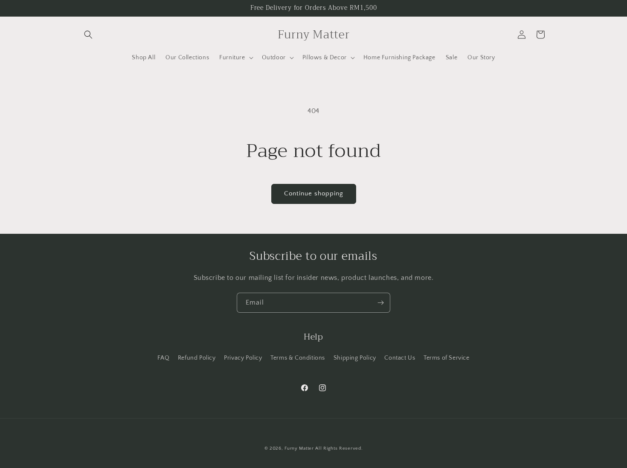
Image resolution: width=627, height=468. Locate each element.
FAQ (163, 358)
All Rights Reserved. (339, 448)
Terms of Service (447, 358)
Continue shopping (313, 193)
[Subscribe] (380, 303)
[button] (88, 34)
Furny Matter (299, 448)
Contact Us (399, 358)
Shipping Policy (355, 358)
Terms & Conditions (297, 358)
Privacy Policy (243, 358)
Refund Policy (197, 358)
